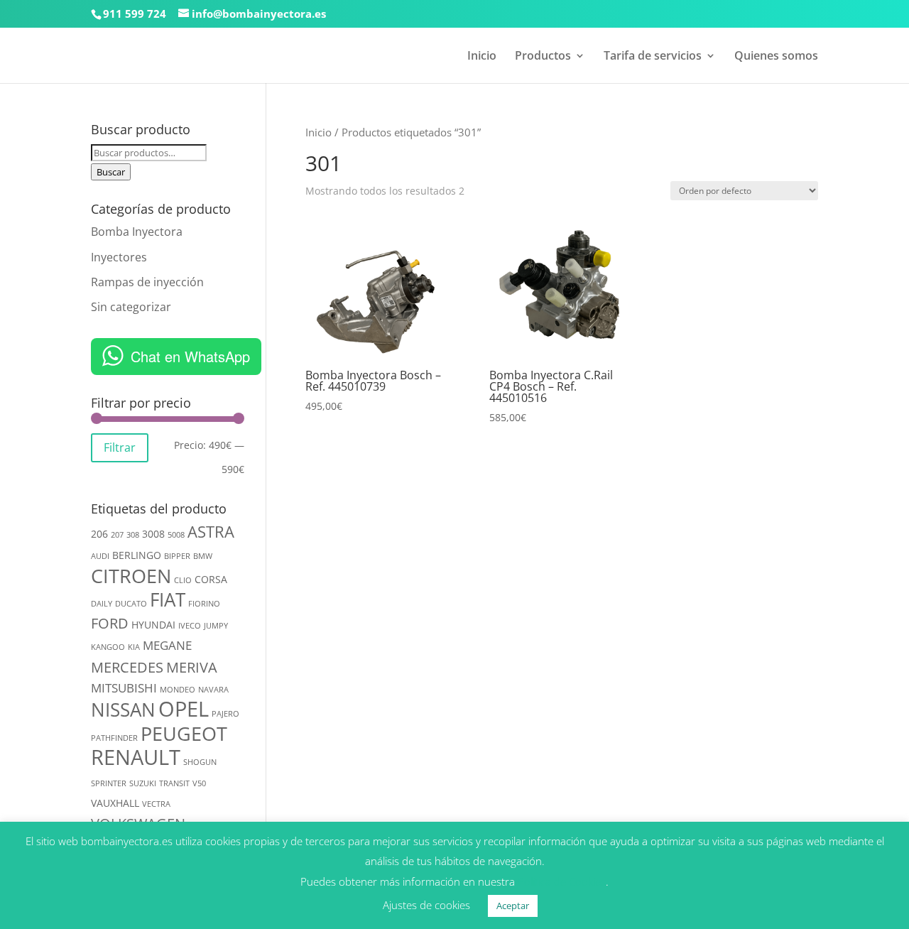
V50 (199, 783)
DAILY (101, 604)
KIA (134, 647)
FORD (110, 623)
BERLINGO (136, 555)
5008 (176, 535)
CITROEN (131, 576)
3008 (153, 533)
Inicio (481, 56)
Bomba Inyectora (137, 231)
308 (132, 535)
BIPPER (177, 556)
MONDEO (177, 690)
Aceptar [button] (512, 905)
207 (117, 535)
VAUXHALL (115, 803)
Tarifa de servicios (653, 56)
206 (99, 533)
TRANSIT (174, 783)
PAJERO (225, 714)
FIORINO (204, 604)
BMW (202, 556)
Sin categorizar (131, 307)
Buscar (111, 171)
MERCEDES (127, 667)
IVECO (189, 626)
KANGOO (108, 647)
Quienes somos (776, 56)
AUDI (100, 556)
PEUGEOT (184, 733)
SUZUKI (142, 783)
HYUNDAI (153, 624)
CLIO (183, 580)
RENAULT (135, 757)
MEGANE (167, 645)
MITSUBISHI (124, 688)
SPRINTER (108, 783)
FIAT (167, 599)
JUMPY (216, 626)
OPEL (183, 709)
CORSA (211, 579)
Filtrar (120, 447)
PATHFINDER (114, 738)
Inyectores (119, 257)
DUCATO (131, 604)
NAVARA (213, 690)
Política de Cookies (562, 881)
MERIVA (191, 667)
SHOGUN (200, 762)
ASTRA (210, 531)
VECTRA (156, 804)
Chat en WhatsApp (190, 356)
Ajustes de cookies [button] (426, 905)
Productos (543, 56)
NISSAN (123, 709)
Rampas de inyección (147, 282)
